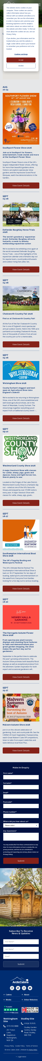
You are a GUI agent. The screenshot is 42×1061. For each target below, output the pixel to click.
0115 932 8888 (12, 1026)
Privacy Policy (8, 854)
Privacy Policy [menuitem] (9, 1046)
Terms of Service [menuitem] (32, 1046)
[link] (12, 988)
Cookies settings (21, 54)
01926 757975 (29, 1023)
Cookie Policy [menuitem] (20, 1046)
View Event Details (21, 185)
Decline (21, 66)
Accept (21, 60)
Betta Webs (33, 1050)
